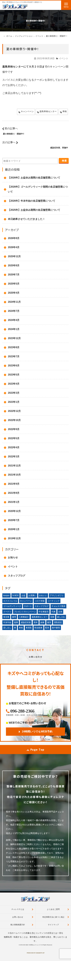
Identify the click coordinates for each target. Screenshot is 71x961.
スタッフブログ (16, 575)
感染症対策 (26, 622)
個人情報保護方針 (17, 925)
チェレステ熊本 (58, 606)
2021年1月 (13, 502)
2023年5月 (13, 374)
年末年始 (7, 622)
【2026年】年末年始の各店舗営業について (31, 200)
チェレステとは (17, 909)
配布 (47, 628)
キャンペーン (27, 111)
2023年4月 (13, 383)
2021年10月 (14, 474)
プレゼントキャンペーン (25, 612)
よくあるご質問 (53, 909)
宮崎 (52, 617)
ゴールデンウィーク (12, 606)
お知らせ (13, 557)
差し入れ (61, 617)
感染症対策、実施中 (59, 148)
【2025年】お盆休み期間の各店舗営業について (34, 209)
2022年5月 (13, 438)
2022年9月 (13, 429)
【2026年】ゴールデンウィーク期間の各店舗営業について (38, 189)
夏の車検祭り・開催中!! (13, 134)
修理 (14, 617)
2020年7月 (13, 520)
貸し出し (7, 628)
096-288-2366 (22, 711)
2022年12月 (14, 411)
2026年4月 (13, 247)
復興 (16, 622)
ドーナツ (7, 612)
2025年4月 (13, 292)
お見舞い (32, 595)
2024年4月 (13, 320)
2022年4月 (13, 447)
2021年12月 (14, 465)
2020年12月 (14, 511)
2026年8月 (13, 238)
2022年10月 (14, 420)
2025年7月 (13, 274)
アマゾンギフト (57, 595)
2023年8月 (13, 347)
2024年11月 (14, 301)
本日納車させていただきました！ (26, 219)
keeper (6, 595)
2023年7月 (13, 356)
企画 (60, 612)
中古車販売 (44, 612)
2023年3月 (13, 392)
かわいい (43, 595)
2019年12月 (14, 538)
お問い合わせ (17, 917)
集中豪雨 (56, 628)
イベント (63, 58)
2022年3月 (13, 456)
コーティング (53, 601)
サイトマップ (53, 925)
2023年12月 (14, 338)
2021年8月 (13, 492)
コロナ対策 (40, 601)
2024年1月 (13, 329)
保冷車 (6, 617)
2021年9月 (13, 483)
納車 (42, 622)
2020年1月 (13, 529)
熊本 (36, 622)
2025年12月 (14, 256)
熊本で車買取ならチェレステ (33, 944)
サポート (28, 606)
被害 (49, 622)
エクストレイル (10, 601)
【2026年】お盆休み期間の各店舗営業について (34, 177)
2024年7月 (13, 310)
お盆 (23, 595)
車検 (64, 111)
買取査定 (58, 622)
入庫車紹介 (24, 617)
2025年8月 (13, 265)
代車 (53, 612)
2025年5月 (13, 283)
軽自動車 (38, 628)
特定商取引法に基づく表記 (53, 917)
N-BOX (15, 595)
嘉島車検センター (48, 111)
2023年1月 (13, 401)
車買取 (29, 628)
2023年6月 (13, 365)
